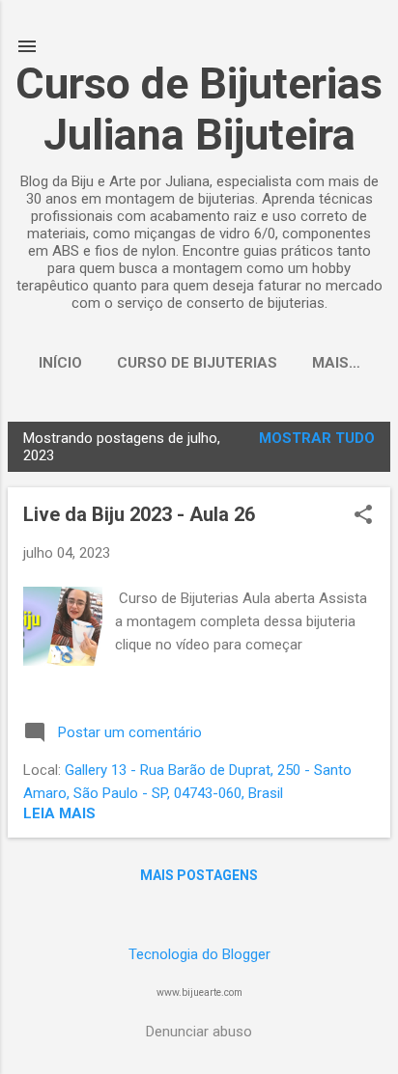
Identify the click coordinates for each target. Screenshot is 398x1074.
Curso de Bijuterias (197, 363)
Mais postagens (199, 875)
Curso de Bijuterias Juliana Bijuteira (199, 109)
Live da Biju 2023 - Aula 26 (139, 514)
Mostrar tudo (317, 438)
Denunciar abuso (199, 1031)
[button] (363, 516)
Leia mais (59, 813)
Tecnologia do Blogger (199, 954)
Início (60, 363)
